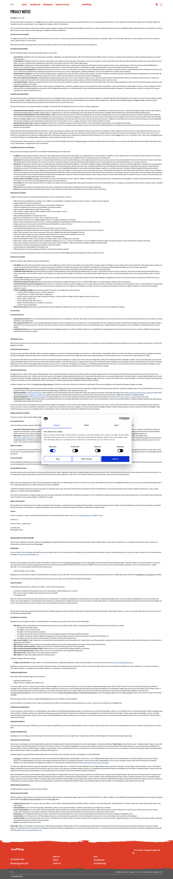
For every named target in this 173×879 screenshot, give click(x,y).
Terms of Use (139, 872)
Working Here (48, 4)
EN (11, 4)
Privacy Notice (132, 872)
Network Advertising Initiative (38, 397)
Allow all (115, 459)
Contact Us (57, 863)
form (152, 713)
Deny (58, 459)
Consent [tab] (56, 425)
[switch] (75, 450)
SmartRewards (35, 4)
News (96, 857)
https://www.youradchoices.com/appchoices (33, 395)
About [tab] (116, 425)
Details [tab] (86, 425)
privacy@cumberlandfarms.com (84, 515)
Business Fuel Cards (62, 4)
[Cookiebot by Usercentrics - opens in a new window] (120, 418)
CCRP (162, 872)
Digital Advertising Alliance (36, 392)
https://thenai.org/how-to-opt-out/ (126, 397)
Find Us (24, 4)
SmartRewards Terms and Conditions (151, 872)
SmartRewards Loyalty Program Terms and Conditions (95, 763)
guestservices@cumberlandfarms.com (29, 554)
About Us (56, 857)
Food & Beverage (100, 863)
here (89, 768)
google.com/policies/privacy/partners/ (26, 438)
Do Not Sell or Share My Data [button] (121, 872)
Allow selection (86, 459)
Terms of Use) (63, 241)
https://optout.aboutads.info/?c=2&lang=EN (141, 392)
